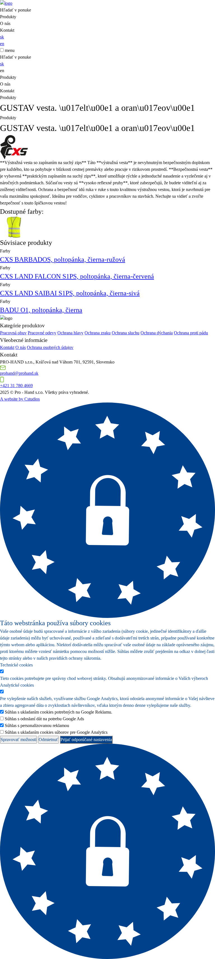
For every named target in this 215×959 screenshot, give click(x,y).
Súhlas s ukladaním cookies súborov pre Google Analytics (56, 732)
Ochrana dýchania (157, 332)
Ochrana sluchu (125, 332)
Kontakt (7, 30)
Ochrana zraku (98, 332)
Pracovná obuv (13, 332)
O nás (5, 23)
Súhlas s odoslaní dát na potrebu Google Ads (44, 718)
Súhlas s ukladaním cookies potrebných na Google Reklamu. (58, 712)
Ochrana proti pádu (191, 332)
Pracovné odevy (42, 332)
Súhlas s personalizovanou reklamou (37, 725)
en (2, 43)
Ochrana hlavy (70, 332)
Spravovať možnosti (18, 739)
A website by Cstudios (20, 399)
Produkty (8, 16)
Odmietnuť (48, 739)
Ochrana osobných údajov (50, 347)
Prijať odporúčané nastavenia (86, 739)
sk (2, 37)
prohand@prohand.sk (19, 373)
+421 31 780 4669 (16, 385)
